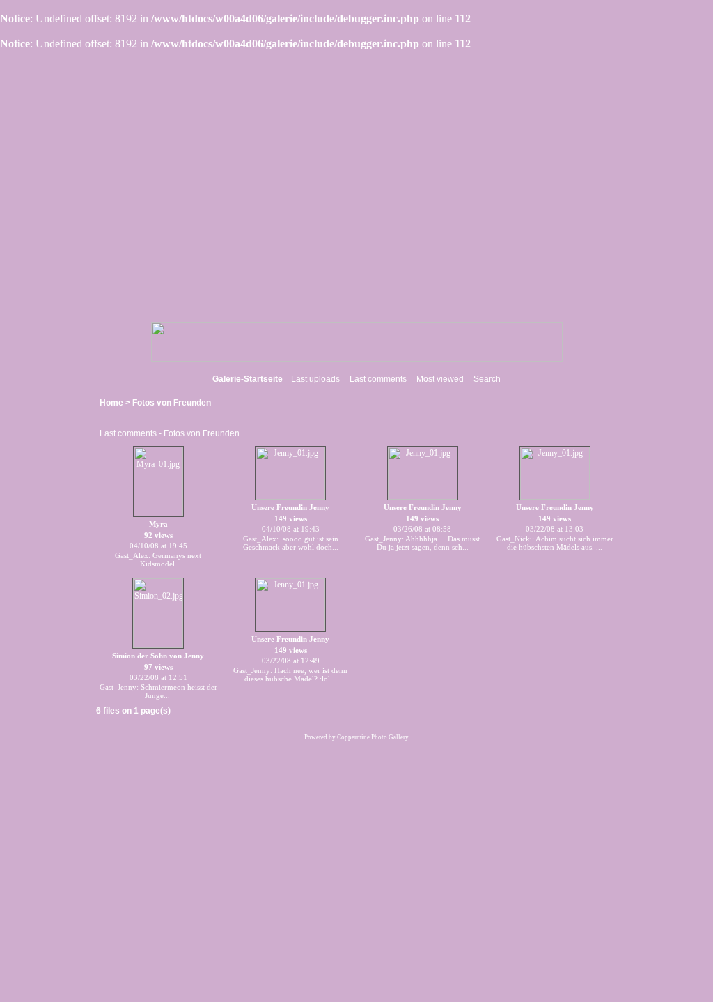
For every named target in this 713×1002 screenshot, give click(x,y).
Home (111, 403)
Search (487, 379)
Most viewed (440, 379)
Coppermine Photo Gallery (373, 737)
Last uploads (315, 379)
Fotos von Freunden (171, 403)
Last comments (378, 379)
